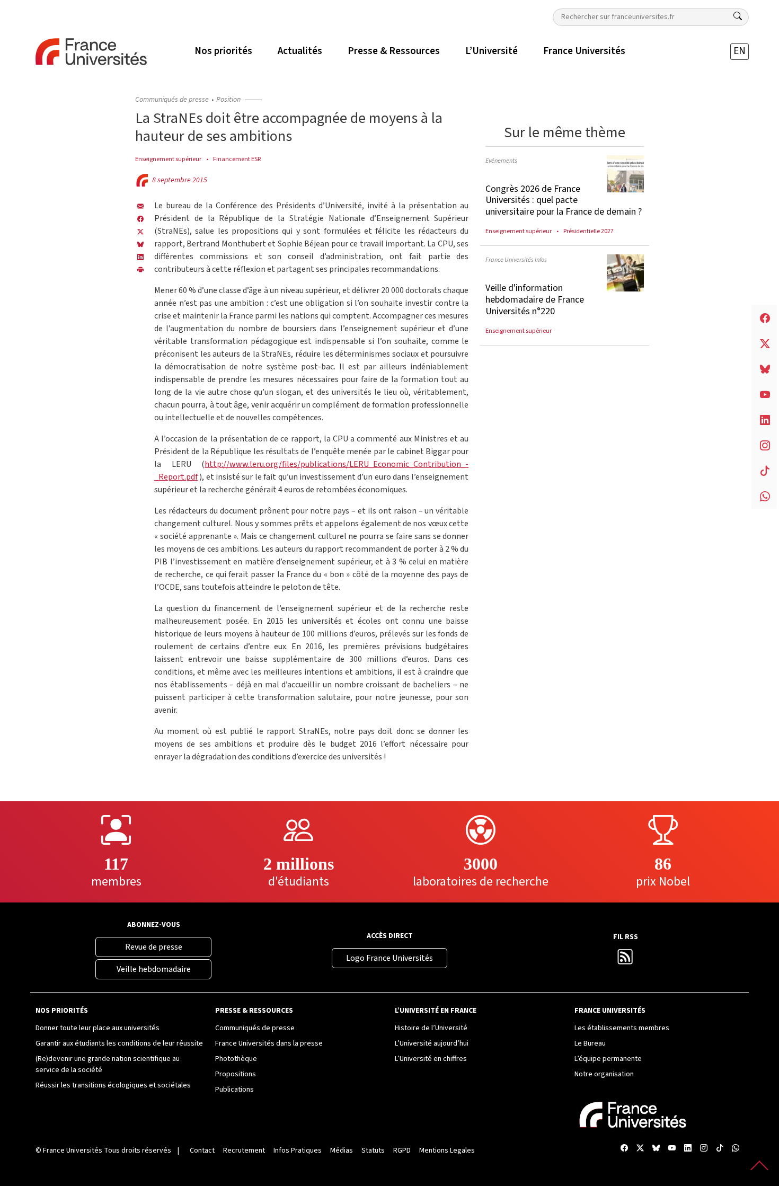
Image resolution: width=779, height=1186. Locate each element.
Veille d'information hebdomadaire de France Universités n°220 (534, 299)
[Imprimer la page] (140, 269)
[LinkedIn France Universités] (140, 256)
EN (739, 51)
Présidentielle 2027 (588, 231)
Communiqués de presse (172, 99)
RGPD (402, 1150)
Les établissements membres (621, 1028)
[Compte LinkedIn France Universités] (688, 1148)
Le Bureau (590, 1043)
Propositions (235, 1074)
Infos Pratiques (297, 1150)
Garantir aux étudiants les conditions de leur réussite (119, 1043)
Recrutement (244, 1150)
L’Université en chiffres (431, 1059)
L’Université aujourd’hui (431, 1043)
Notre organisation (604, 1074)
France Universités (72, 1150)
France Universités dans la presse (269, 1043)
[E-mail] (140, 205)
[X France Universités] (140, 231)
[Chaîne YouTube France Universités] (672, 1148)
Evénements (501, 160)
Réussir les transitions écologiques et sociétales (113, 1085)
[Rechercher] (737, 16)
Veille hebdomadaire (154, 969)
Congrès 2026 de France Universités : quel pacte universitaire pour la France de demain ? (563, 200)
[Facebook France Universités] (140, 218)
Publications (234, 1089)
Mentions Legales (447, 1150)
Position (228, 99)
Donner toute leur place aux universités (98, 1028)
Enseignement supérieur (168, 159)
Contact (202, 1150)
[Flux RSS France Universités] (625, 960)
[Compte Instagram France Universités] (704, 1148)
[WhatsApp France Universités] (735, 1148)
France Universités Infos (516, 259)
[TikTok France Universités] (720, 1148)
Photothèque (236, 1059)
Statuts (373, 1150)
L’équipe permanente (608, 1059)
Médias (341, 1150)
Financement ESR (237, 159)
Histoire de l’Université (431, 1028)
